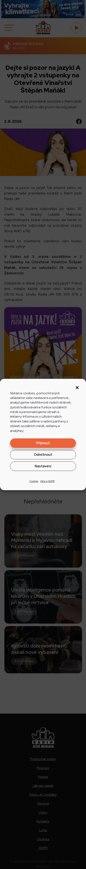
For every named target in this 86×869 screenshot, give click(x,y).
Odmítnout (43, 454)
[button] (77, 388)
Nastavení (43, 466)
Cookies (33, 481)
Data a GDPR (47, 481)
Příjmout (43, 443)
